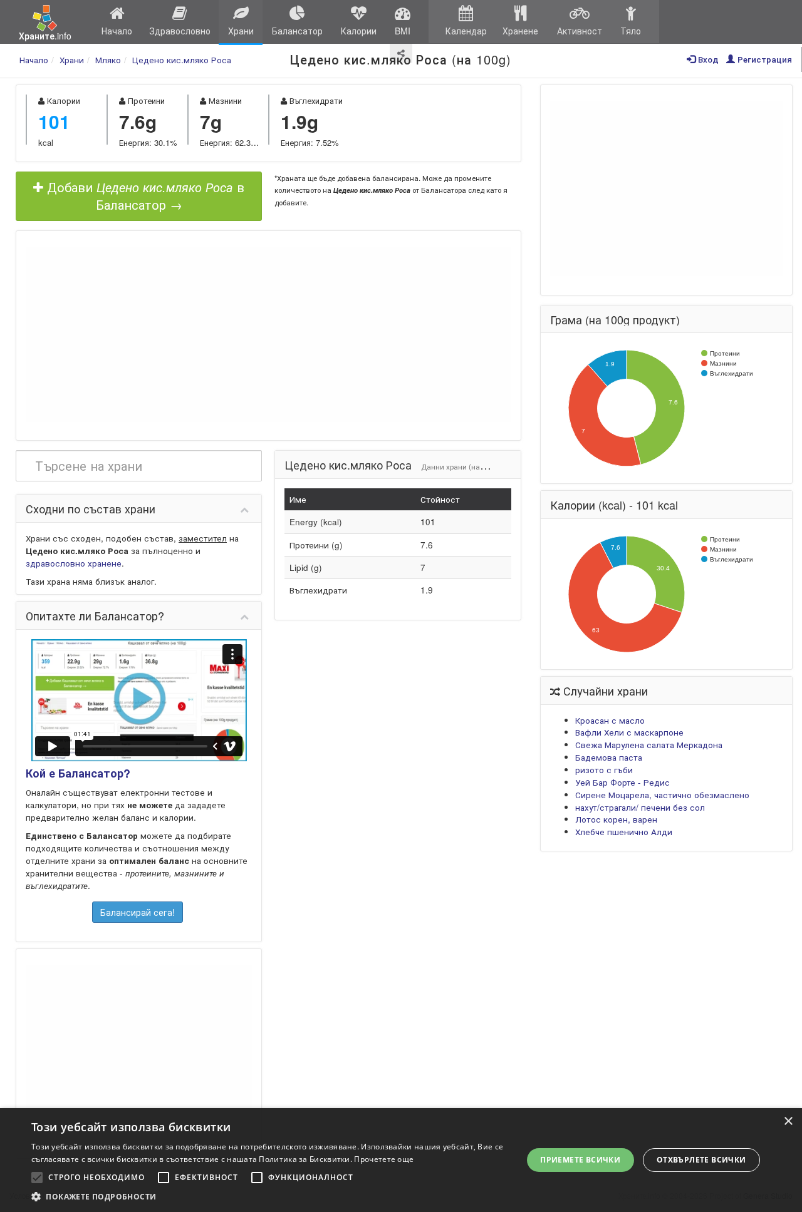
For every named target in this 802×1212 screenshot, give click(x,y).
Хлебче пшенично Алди (623, 832)
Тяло (630, 30)
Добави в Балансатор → (143, 196)
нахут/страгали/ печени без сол (640, 807)
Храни (241, 30)
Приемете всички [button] (580, 1159)
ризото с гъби (604, 770)
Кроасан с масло (610, 720)
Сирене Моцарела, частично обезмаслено (662, 795)
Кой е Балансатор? (78, 773)
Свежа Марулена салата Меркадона (648, 745)
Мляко (108, 60)
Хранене (520, 30)
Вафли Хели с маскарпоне (629, 732)
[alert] (401, 1160)
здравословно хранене (74, 563)
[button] (269, 1196)
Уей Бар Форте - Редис (622, 782)
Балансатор (297, 30)
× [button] (788, 1121)
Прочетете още (384, 1159)
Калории (359, 30)
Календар (466, 30)
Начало (117, 30)
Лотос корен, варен (616, 819)
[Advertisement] (268, 334)
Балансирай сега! (137, 912)
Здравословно (180, 30)
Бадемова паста (608, 757)
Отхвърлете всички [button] (701, 1159)
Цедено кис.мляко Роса (181, 60)
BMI (402, 30)
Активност (579, 30)
